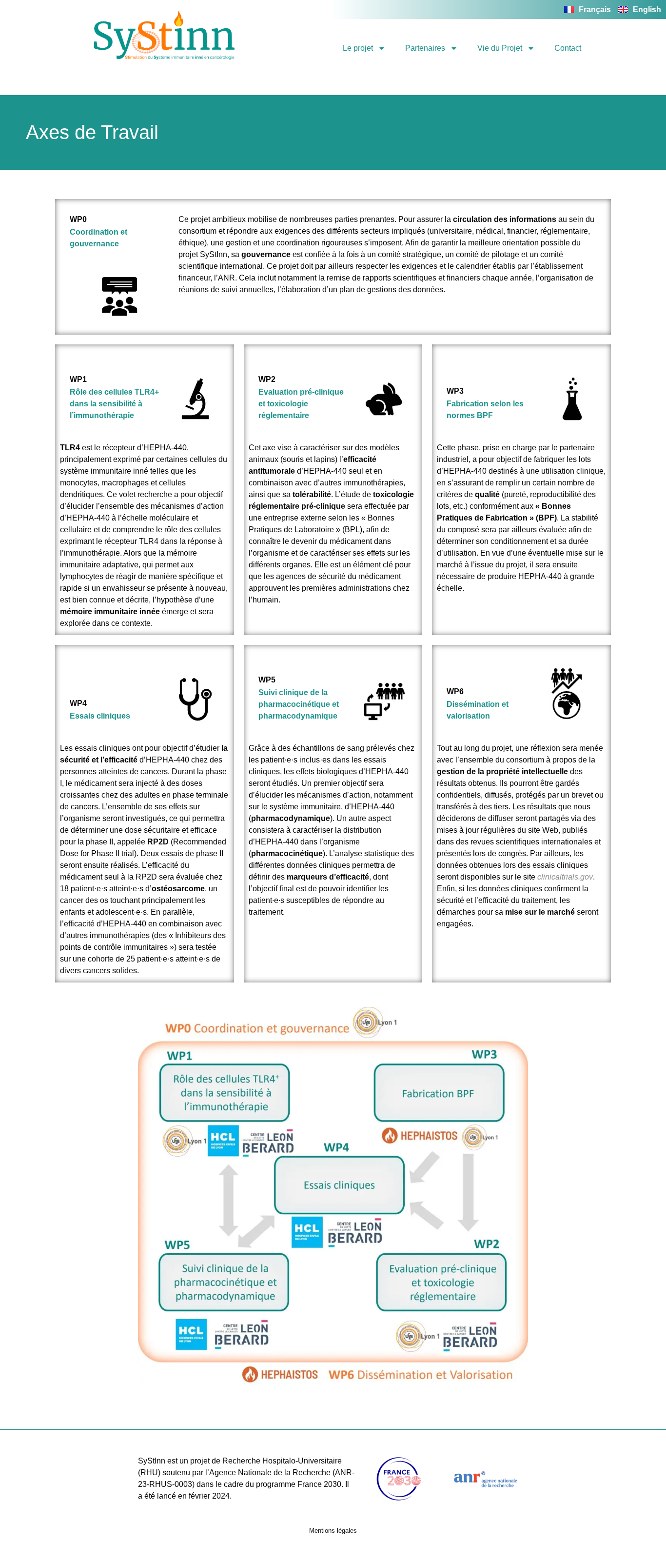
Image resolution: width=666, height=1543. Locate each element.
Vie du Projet (499, 48)
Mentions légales (333, 1530)
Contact (567, 48)
